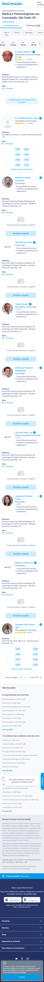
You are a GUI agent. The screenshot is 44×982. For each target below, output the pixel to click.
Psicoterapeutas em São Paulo (14, 722)
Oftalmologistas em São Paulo (13, 699)
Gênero (17, 33)
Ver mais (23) (7, 771)
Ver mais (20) (7, 730)
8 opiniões (29, 632)
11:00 (26, 165)
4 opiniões (29, 59)
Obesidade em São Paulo (11, 792)
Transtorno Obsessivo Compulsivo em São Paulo (20, 800)
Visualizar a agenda (21, 233)
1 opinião (18, 437)
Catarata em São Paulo (11, 740)
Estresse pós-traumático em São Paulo (17, 796)
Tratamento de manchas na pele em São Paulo (20, 755)
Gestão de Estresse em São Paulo (15, 788)
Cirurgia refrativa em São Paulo (14, 752)
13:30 (17, 149)
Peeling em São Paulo (10, 767)
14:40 (17, 659)
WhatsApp (29, 33)
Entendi (22, 977)
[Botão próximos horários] (39, 43)
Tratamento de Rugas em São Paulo (16, 759)
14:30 (17, 160)
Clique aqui (17, 876)
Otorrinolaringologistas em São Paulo (16, 707)
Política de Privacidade (19, 972)
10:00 (26, 155)
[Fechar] (3, 777)
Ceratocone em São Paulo (12, 803)
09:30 (26, 149)
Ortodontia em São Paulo (11, 726)
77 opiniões (29, 123)
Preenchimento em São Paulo (13, 763)
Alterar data (6, 34)
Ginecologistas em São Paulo (13, 714)
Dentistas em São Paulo (11, 703)
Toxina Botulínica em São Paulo (14, 744)
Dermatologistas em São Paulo (14, 711)
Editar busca (8, 22)
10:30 (26, 160)
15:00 (17, 165)
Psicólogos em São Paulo (11, 718)
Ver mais (18, 57)
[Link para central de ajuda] (3, 876)
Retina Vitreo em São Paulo (12, 748)
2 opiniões (18, 309)
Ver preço (9, 88)
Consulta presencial (11, 25)
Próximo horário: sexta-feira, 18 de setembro (22, 101)
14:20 (17, 654)
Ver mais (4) (7, 811)
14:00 (17, 155)
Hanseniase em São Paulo (12, 807)
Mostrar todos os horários (22, 169)
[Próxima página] (40, 677)
